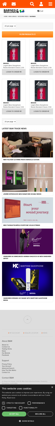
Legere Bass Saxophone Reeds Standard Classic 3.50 (41, 106)
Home (6, 16)
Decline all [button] (40, 414)
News (45, 333)
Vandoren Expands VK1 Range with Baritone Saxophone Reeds (25, 299)
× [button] (52, 387)
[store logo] (15, 11)
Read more (11, 398)
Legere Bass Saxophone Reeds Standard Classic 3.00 (13, 106)
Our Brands (6, 353)
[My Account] (41, 4)
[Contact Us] (13, 4)
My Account (14, 333)
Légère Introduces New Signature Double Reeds (22, 194)
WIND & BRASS (12, 16)
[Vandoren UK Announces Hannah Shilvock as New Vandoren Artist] (27, 241)
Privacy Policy (7, 364)
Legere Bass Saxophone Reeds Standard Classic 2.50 (41, 67)
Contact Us (6, 347)
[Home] (4, 4)
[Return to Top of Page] (27, 319)
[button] (27, 421)
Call (41, 11)
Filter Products (26, 34)
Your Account (6, 366)
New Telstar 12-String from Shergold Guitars (21, 160)
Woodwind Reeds (23, 16)
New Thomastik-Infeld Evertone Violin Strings (21, 225)
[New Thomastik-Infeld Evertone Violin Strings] (27, 210)
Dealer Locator (31, 333)
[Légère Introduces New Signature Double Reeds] (27, 177)
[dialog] (27, 405)
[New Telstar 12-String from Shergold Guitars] (27, 144)
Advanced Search (8, 368)
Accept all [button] (14, 414)
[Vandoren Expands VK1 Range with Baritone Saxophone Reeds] (27, 278)
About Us (5, 345)
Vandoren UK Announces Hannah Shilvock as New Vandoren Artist (27, 257)
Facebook (5, 355)
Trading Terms (7, 349)
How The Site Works (9, 370)
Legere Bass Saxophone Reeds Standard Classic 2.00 (13, 67)
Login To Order (13, 72)
